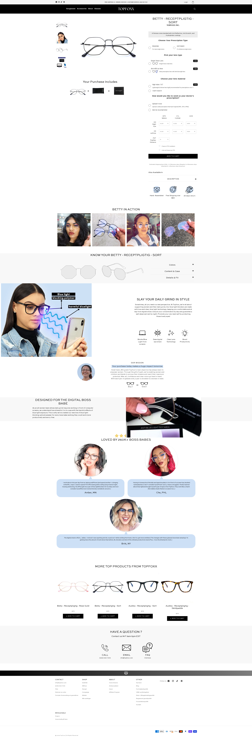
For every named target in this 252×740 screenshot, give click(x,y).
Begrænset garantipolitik (143, 698)
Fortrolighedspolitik (142, 689)
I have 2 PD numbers (168, 146)
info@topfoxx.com (60, 682)
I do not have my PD (168, 150)
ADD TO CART (173, 156)
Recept (84, 689)
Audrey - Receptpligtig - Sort (143, 606)
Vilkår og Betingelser (142, 692)
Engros (57, 716)
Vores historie (113, 682)
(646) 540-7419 (60, 686)
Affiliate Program (114, 692)
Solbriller (85, 682)
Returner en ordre (60, 692)
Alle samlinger (86, 698)
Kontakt (138, 704)
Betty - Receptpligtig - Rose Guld (73, 606)
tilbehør (84, 695)
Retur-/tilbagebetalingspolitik (145, 695)
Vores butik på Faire (61, 719)
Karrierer (139, 682)
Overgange (85, 692)
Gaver (111, 689)
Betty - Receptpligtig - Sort (108, 606)
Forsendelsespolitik (142, 701)
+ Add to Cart (73, 616)
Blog (137, 686)
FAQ (56, 689)
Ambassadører (113, 686)
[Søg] (195, 9)
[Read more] (126, 673)
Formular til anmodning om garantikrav (66, 695)
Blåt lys (84, 686)
